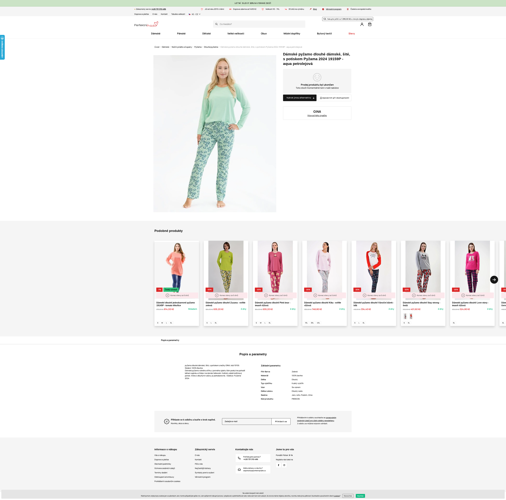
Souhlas (360, 496)
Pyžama (197, 47)
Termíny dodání (160, 472)
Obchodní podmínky (162, 464)
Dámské (165, 47)
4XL (318, 323)
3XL (312, 323)
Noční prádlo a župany (182, 47)
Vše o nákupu (160, 455)
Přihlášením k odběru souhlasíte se (316, 419)
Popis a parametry (170, 340)
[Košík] (370, 24)
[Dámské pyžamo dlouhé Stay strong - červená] (411, 316)
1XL (306, 323)
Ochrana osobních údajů (164, 468)
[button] (494, 280)
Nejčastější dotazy (203, 468)
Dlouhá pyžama (211, 47)
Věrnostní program (333, 9)
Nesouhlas (348, 496)
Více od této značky (317, 115)
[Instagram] (284, 465)
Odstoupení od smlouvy (164, 477)
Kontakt (164, 14)
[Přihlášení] (362, 24)
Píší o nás (199, 464)
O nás (154, 14)
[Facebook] (278, 465)
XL (171, 323)
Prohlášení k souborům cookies (167, 481)
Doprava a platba (141, 14)
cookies (337, 496)
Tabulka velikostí (178, 14)
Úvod (156, 47)
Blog (315, 9)
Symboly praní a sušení (204, 472)
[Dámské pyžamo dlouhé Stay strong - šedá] (405, 316)
